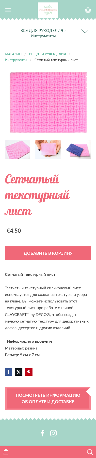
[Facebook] (43, 433)
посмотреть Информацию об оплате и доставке (48, 398)
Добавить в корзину (48, 253)
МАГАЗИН (13, 53)
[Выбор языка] (88, 10)
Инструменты (16, 59)
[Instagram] (53, 433)
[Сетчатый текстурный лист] (17, 149)
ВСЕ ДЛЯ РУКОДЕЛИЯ (47, 53)
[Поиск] (90, 452)
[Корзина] (6, 452)
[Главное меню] (8, 10)
